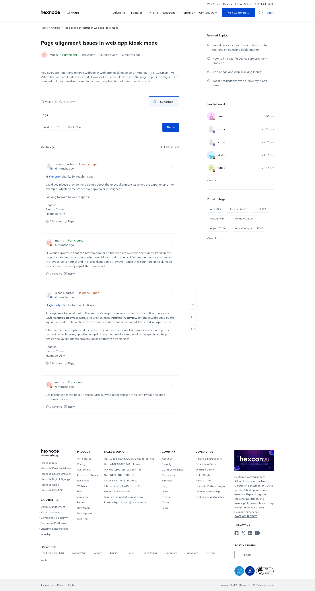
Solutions (118, 12)
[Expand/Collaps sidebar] (193, 294)
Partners (187, 12)
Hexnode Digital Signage (55, 479)
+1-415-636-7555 (122, 486)
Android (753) (52, 127)
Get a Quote (203, 475)
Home (44, 27)
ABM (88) (215, 209)
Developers (83, 508)
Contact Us (206, 12)
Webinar (82, 486)
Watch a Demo (205, 469)
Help (80, 491)
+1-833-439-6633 (263, 4)
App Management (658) (249, 228)
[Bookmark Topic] (193, 305)
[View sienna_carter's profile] (49, 166)
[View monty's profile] (44, 54)
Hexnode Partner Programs (212, 486)
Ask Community (238, 12)
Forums (81, 502)
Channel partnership (208, 491)
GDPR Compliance (172, 469)
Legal (165, 508)
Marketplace (84, 513)
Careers (166, 502)
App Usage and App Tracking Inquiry (237, 72)
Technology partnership (210, 497)
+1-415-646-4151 (117, 491)
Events (166, 497)
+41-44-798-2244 (120, 480)
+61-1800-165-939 (122, 469)
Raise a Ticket (204, 480)
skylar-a (222, 155)
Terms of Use (47, 585)
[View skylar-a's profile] (211, 155)
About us (167, 458)
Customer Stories (87, 475)
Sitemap (167, 480)
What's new (214, 4)
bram (220, 116)
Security (167, 464)
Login (270, 12)
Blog (164, 486)
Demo (226, 4)
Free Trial (82, 518)
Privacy (61, 585)
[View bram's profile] (211, 116)
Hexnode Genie (50, 484)
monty (54, 55)
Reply (171, 127)
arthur (221, 168)
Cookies (72, 585)
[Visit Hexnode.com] (52, 12)
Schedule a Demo (206, 464)
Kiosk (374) (74, 127)
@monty (55, 176)
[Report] (193, 328)
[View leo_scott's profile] (211, 142)
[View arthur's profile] (211, 168)
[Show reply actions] (172, 166)
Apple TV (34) (218, 228)
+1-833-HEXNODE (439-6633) (129, 458)
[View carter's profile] (211, 129)
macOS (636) (217, 218)
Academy (82, 497)
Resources (168, 12)
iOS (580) (260, 209)
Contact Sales (243, 4)
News (165, 491)
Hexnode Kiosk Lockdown (56, 468)
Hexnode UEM (108, 55)
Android (56, 27)
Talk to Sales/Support (209, 458)
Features (137, 12)
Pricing (153, 12)
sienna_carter (64, 164)
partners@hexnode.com (125, 502)
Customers (83, 469)
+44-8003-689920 (122, 464)
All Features (84, 458)
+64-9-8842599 (119, 475)
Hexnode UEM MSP (52, 490)
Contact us (168, 475)
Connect (73, 12)
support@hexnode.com (123, 497)
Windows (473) (243, 218)
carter (221, 129)
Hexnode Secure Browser (56, 473)
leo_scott (223, 142)
